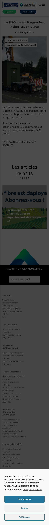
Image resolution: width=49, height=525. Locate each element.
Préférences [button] (24, 517)
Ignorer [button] (24, 508)
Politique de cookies (32, 489)
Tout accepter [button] (24, 499)
